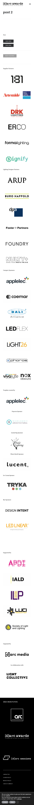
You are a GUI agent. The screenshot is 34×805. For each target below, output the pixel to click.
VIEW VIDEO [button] (8, 41)
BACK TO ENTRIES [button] (9, 55)
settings (19, 799)
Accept (5, 802)
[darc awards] (13, 4)
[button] (30, 4)
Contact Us (6, 774)
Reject (12, 802)
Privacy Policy (7, 780)
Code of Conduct (8, 783)
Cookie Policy (7, 777)
